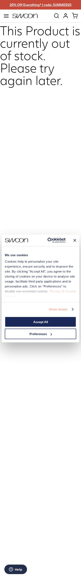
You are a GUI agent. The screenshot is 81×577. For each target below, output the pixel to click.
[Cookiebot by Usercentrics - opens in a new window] (49, 240)
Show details (58, 309)
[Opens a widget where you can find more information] (15, 570)
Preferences (38, 334)
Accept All (40, 322)
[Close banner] (74, 240)
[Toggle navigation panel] (6, 16)
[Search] (56, 16)
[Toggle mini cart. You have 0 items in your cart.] (75, 16)
